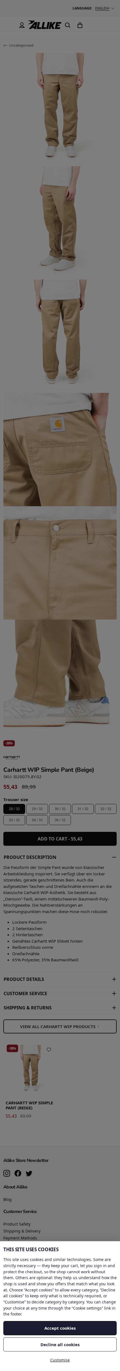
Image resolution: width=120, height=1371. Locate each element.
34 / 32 (37, 820)
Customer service (25, 993)
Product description (30, 857)
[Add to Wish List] (49, 1049)
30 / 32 (60, 808)
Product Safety (16, 1224)
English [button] (102, 8)
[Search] (67, 25)
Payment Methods (20, 1238)
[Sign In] (22, 25)
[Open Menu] (9, 25)
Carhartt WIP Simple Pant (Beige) (29, 1105)
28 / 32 (14, 808)
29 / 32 (37, 808)
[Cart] (80, 25)
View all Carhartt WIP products (57, 1026)
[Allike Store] (44, 27)
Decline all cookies (60, 1344)
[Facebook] (18, 1174)
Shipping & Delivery (21, 1231)
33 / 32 (14, 820)
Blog (7, 1199)
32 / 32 (105, 808)
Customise (60, 1360)
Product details (24, 979)
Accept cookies (60, 1328)
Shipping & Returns (28, 1008)
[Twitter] (29, 1174)
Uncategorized (21, 45)
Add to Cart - (60, 839)
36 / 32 (60, 820)
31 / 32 (83, 808)
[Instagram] (6, 1174)
